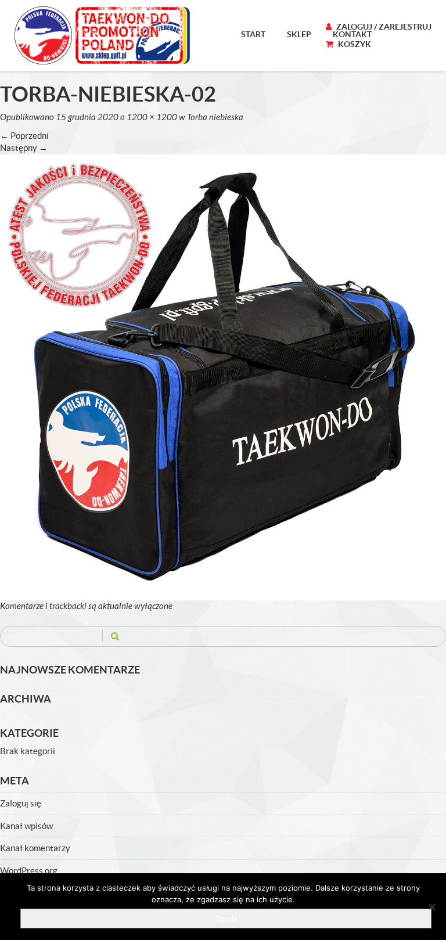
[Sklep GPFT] (102, 35)
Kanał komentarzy (35, 848)
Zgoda (226, 918)
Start (253, 34)
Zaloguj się (20, 803)
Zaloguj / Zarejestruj (382, 26)
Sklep (299, 34)
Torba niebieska (215, 117)
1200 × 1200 (152, 117)
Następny (24, 148)
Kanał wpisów (26, 826)
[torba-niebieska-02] (223, 376)
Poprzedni (24, 136)
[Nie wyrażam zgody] (431, 907)
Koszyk (353, 44)
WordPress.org (28, 871)
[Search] (115, 636)
